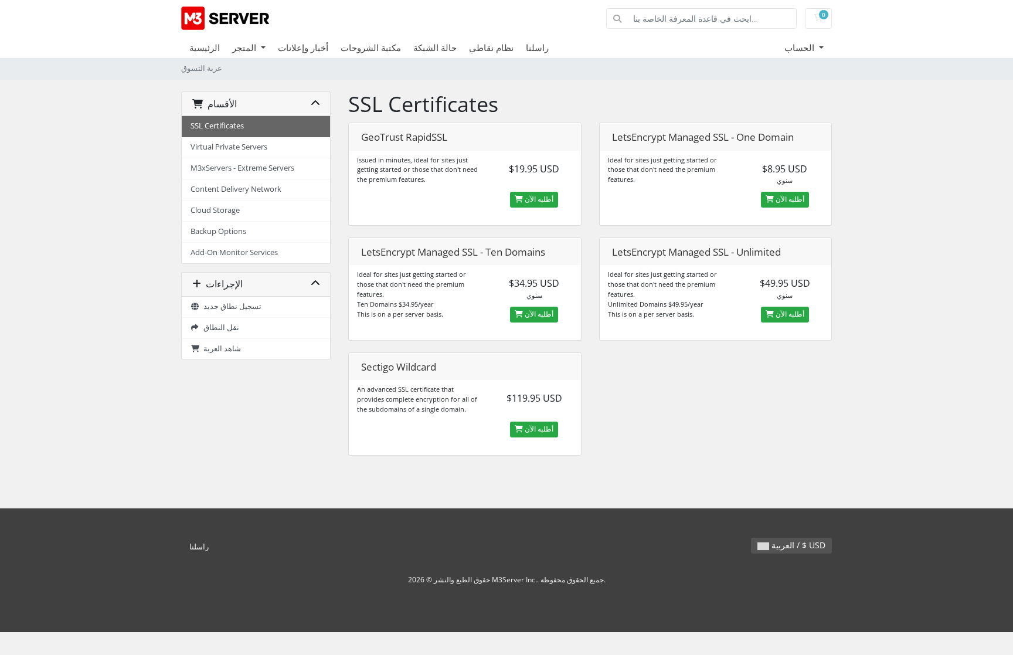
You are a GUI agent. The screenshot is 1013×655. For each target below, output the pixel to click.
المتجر (245, 47)
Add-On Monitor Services (234, 252)
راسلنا (537, 47)
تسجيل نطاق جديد (230, 306)
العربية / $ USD (797, 545)
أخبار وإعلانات (303, 47)
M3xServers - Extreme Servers (242, 168)
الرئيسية (204, 47)
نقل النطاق (219, 327)
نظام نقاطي (491, 47)
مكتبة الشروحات (371, 47)
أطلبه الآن (538, 199)
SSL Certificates (217, 126)
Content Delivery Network (236, 189)
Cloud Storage (215, 210)
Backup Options (218, 231)
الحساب (800, 47)
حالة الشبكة (435, 47)
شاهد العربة (220, 349)
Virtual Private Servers (229, 147)
